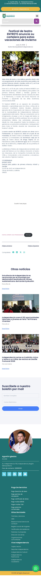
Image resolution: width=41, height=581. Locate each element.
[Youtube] (25, 474)
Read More (5, 288)
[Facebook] (15, 474)
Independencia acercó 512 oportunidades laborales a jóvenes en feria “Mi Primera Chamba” (20, 319)
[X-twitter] (4, 474)
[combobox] (17, 21)
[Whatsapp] (35, 568)
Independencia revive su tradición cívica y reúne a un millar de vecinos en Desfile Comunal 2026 (20, 359)
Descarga (28, 235)
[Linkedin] (20, 474)
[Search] (36, 21)
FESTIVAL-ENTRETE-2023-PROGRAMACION (12, 235)
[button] (37, 16)
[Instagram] (9, 474)
